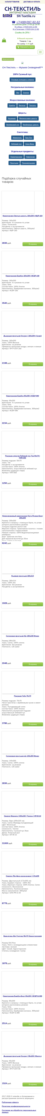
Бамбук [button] (12, 105)
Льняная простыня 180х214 (22, 576)
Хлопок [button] (26, 93)
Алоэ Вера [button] (29, 144)
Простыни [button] (14, 163)
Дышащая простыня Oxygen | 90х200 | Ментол (23, 1056)
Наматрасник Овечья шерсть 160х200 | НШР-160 (22, 216)
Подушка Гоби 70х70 (22, 696)
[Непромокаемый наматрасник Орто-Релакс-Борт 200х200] (18, 503)
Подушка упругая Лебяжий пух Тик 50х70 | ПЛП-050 (22, 457)
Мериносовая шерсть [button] (28, 118)
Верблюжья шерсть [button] (31, 125)
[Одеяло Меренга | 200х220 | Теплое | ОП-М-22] (18, 803)
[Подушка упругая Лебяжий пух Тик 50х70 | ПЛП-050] (18, 443)
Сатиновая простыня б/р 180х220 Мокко (22, 636)
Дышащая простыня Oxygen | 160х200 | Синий (23, 336)
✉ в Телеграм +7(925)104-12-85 (26, 29)
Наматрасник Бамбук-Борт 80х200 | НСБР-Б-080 (22, 996)
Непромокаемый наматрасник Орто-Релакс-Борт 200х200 (22, 517)
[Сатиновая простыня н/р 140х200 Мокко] (18, 743)
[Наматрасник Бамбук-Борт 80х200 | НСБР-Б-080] (18, 983)
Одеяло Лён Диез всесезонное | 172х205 (22, 876)
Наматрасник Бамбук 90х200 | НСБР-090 (22, 396)
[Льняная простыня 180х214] (18, 563)
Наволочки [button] (30, 157)
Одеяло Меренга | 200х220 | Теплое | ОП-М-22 (22, 816)
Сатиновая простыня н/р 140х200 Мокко (22, 756)
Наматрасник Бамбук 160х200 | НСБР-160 (22, 276)
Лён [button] (17, 93)
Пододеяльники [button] (28, 163)
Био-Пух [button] (28, 138)
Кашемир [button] (12, 118)
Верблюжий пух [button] (12, 125)
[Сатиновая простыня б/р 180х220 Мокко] (18, 623)
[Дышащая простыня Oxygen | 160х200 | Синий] (18, 322)
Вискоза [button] (22, 105)
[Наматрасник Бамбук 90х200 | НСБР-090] (18, 383)
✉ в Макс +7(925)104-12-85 (26, 27)
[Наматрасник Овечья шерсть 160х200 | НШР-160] (18, 202)
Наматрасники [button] (16, 157)
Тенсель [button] (32, 105)
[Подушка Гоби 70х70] (18, 683)
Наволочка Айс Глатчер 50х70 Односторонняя (22, 936)
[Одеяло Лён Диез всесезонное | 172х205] (18, 863)
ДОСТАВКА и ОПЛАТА (32, 2)
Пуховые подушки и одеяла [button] (22, 80)
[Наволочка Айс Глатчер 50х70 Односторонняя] (18, 923)
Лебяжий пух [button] (16, 144)
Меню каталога (8, 59)
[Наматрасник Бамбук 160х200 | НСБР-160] (18, 262)
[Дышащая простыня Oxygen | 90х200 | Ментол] (18, 1043)
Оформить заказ (27, 47)
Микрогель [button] (17, 138)
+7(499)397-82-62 (28, 22)
